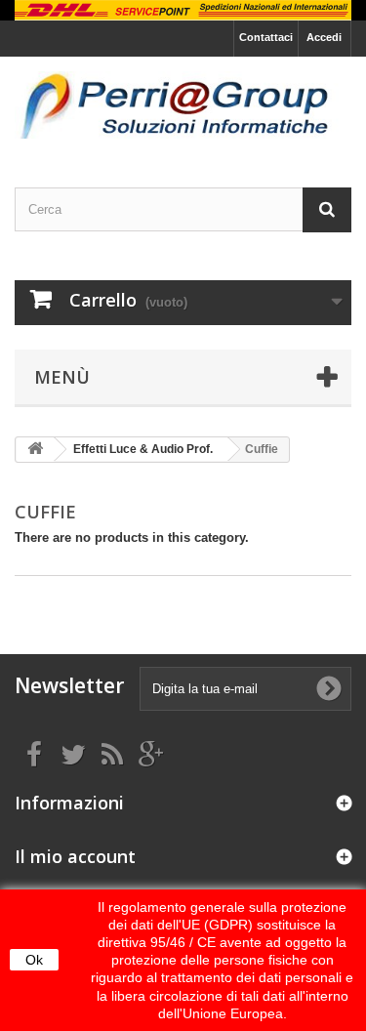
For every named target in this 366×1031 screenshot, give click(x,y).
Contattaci (266, 37)
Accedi (324, 37)
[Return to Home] (35, 449)
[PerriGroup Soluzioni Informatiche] (183, 105)
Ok (34, 960)
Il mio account (75, 856)
